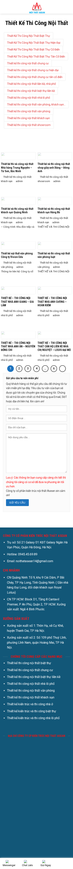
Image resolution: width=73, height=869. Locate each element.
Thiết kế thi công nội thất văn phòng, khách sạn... (36, 104)
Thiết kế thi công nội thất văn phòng (28, 111)
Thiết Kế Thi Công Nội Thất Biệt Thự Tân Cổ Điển (36, 56)
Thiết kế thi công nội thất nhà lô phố (28, 97)
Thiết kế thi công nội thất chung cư (28, 63)
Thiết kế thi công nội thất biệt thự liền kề (31, 90)
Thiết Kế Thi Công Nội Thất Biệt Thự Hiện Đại (33, 42)
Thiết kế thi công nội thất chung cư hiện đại (33, 70)
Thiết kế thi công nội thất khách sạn (28, 118)
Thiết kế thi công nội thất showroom (29, 125)
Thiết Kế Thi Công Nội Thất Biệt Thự (28, 35)
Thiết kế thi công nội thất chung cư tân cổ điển (34, 77)
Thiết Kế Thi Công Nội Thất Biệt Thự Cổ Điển (33, 49)
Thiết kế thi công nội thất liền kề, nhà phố (31, 83)
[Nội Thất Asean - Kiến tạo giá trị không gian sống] (36, 7)
